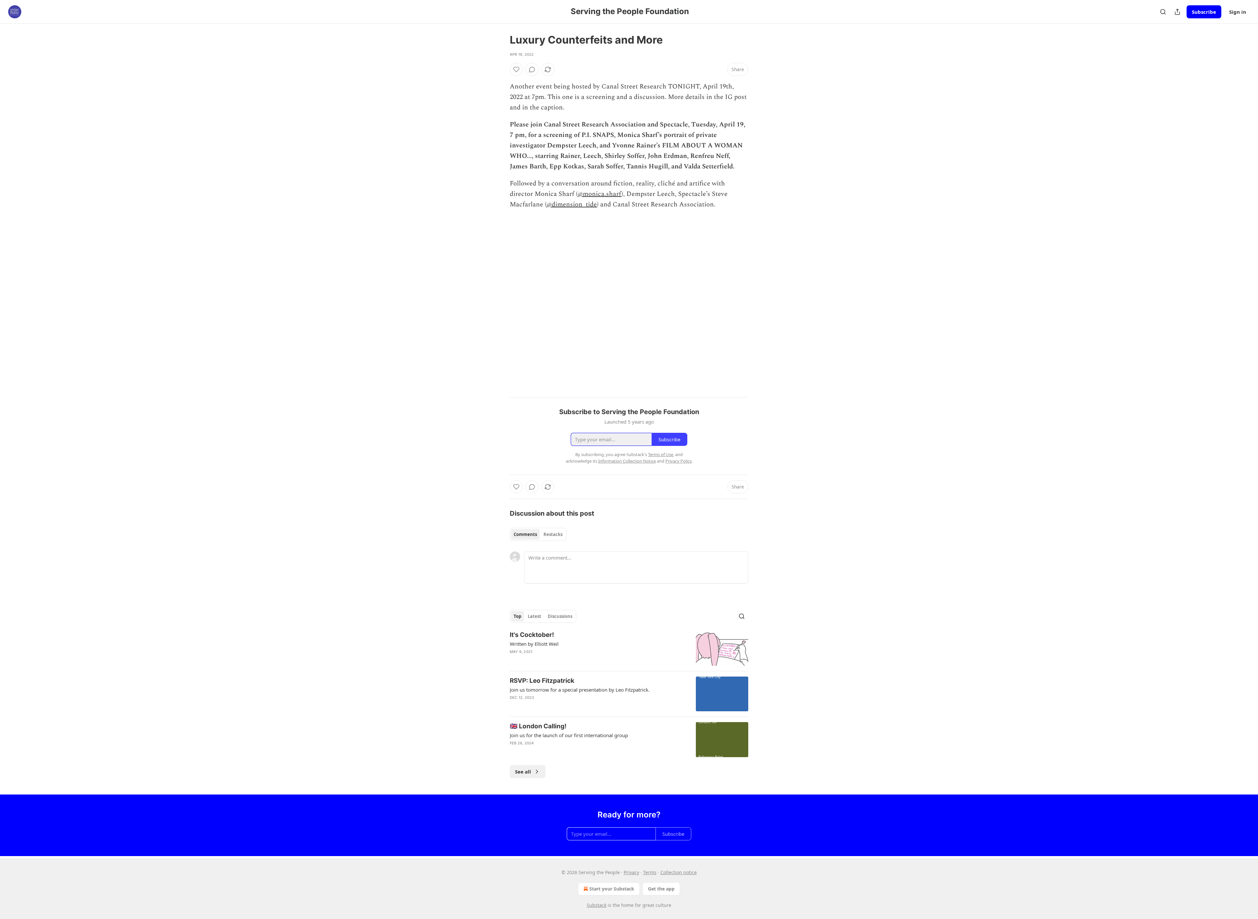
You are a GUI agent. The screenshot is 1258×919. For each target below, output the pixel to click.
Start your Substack (611, 889)
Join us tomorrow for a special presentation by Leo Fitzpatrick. (580, 689)
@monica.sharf (599, 194)
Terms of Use (660, 454)
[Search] (1163, 11)
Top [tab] (517, 616)
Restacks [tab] (552, 534)
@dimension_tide (571, 204)
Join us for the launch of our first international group (569, 735)
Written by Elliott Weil (534, 644)
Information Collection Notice (627, 461)
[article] (629, 648)
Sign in (1237, 12)
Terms (650, 872)
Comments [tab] (525, 534)
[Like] (516, 69)
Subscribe (1204, 12)
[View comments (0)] (532, 69)
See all (523, 771)
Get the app (661, 889)
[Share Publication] (1177, 11)
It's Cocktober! (532, 635)
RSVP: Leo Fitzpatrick (542, 680)
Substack (596, 905)
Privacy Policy (678, 461)
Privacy (631, 872)
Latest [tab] (534, 616)
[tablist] (538, 534)
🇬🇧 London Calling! (538, 726)
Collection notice (678, 872)
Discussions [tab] (560, 616)
